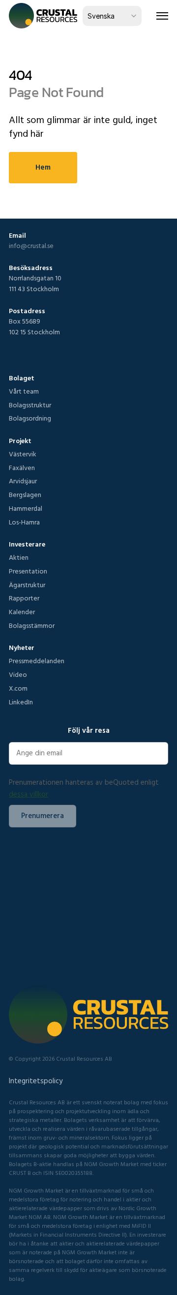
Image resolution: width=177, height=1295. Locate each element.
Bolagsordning (30, 418)
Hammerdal (25, 508)
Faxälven (22, 467)
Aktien (19, 557)
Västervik (22, 453)
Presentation (28, 571)
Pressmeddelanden (36, 660)
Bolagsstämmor (32, 625)
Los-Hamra (24, 522)
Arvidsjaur (23, 480)
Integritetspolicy (35, 1080)
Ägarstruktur (27, 584)
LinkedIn (21, 701)
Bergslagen (25, 494)
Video (18, 674)
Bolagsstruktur (30, 404)
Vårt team (24, 391)
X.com (18, 688)
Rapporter (24, 598)
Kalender (22, 611)
